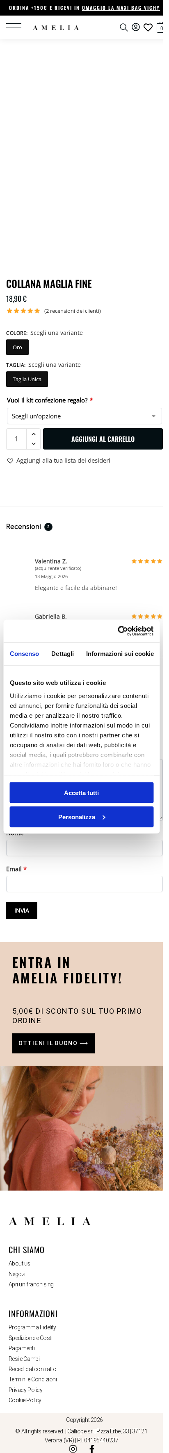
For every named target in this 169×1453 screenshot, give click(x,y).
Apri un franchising (31, 1284)
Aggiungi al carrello (103, 439)
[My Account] (136, 27)
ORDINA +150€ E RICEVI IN (84, 7)
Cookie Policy (25, 1400)
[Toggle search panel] (124, 27)
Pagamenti (22, 1348)
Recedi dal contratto (33, 1369)
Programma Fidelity (32, 1327)
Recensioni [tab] (28, 526)
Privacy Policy (26, 1390)
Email (16, 869)
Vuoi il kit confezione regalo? (49, 400)
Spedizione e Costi (31, 1338)
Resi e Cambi (24, 1359)
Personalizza (76, 816)
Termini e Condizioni (33, 1379)
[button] (157, 26)
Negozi (17, 1274)
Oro (17, 347)
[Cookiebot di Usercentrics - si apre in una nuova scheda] (117, 631)
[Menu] (18, 27)
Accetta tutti (81, 792)
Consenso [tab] (24, 653)
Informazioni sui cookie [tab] (120, 653)
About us (19, 1263)
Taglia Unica (27, 379)
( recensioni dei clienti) (72, 311)
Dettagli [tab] (62, 653)
